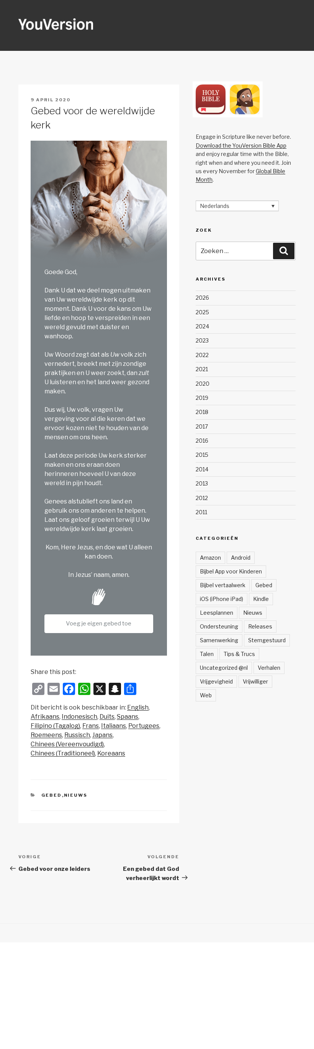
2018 (202, 412)
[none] (237, 205)
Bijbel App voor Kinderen (231, 571)
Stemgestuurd (267, 640)
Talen (207, 654)
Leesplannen (216, 612)
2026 (202, 297)
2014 (202, 469)
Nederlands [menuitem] (214, 206)
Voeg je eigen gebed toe (98, 623)
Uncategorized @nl (224, 667)
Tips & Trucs (239, 654)
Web (206, 695)
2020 (202, 383)
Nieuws (76, 795)
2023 (202, 340)
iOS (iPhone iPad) (221, 599)
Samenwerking (219, 640)
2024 (202, 326)
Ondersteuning (219, 626)
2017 (202, 426)
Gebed (51, 795)
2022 (202, 355)
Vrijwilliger (255, 681)
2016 (202, 440)
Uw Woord (59, 354)
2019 (202, 398)
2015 (202, 454)
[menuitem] (138, 708)
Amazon (210, 557)
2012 (202, 498)
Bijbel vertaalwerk (222, 585)
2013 (202, 483)
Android (240, 557)
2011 (201, 512)
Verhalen (269, 667)
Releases (260, 626)
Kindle (261, 599)
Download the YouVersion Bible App (241, 145)
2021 (202, 369)
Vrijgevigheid (216, 681)
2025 (202, 312)
